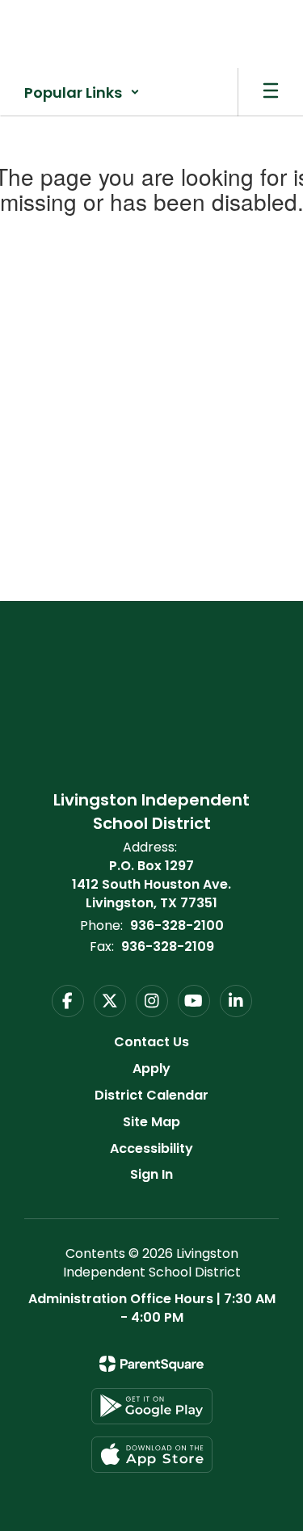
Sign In (151, 1174)
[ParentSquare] (151, 1364)
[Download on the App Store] (152, 1454)
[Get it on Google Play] (152, 1406)
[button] (82, 92)
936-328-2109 (167, 946)
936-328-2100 (177, 925)
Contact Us (151, 1042)
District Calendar (151, 1095)
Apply (151, 1068)
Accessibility (151, 1148)
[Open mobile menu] (270, 92)
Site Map (151, 1121)
